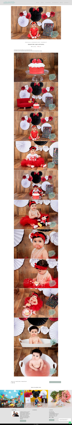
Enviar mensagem (52, 412)
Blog (61, 2)
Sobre (42, 2)
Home (37, 2)
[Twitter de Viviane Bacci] (49, 417)
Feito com (36, 424)
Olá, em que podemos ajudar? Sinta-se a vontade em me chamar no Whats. (63, 419)
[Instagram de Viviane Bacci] (51, 417)
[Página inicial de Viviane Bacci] (9, 2)
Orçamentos (55, 2)
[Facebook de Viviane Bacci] (50, 417)
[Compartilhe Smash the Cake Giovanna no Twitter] (12, 382)
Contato (66, 2)
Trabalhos (48, 2)
